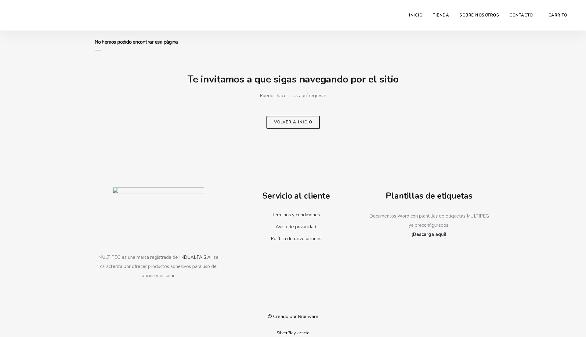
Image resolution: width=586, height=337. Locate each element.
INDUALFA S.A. (195, 257)
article (303, 333)
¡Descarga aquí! (429, 234)
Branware (308, 316)
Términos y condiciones (296, 215)
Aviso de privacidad (296, 227)
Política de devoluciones (296, 239)
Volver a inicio (293, 122)
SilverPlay (286, 333)
